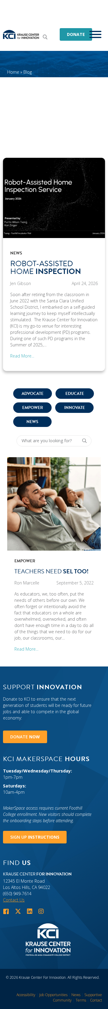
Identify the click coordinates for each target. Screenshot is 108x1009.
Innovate (74, 407)
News (16, 253)
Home (13, 72)
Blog (27, 72)
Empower (32, 407)
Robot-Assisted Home (45, 267)
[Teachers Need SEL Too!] (54, 503)
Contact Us (14, 900)
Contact (96, 1000)
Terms (81, 1000)
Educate (74, 393)
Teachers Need (51, 571)
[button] (46, 36)
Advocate (33, 393)
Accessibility (25, 994)
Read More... (22, 356)
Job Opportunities (53, 994)
